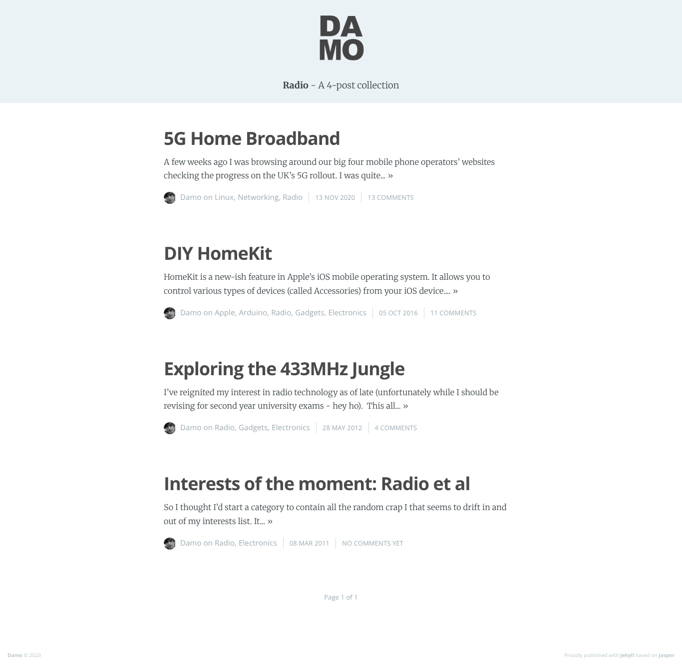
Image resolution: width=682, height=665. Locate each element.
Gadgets (309, 313)
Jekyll (627, 655)
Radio (293, 197)
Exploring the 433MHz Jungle (284, 368)
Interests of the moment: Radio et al (317, 483)
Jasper (667, 655)
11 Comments (453, 312)
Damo (14, 655)
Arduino (253, 313)
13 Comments (390, 197)
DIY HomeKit (218, 253)
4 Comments (396, 427)
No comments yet (372, 543)
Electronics (347, 313)
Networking (258, 197)
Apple (225, 313)
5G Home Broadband (252, 138)
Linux (224, 197)
